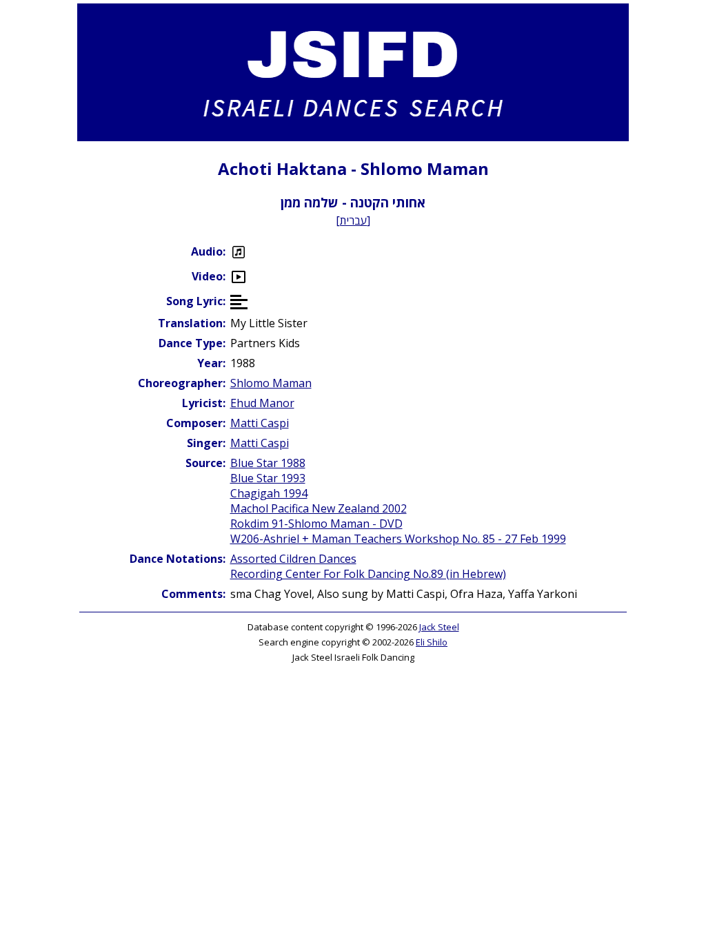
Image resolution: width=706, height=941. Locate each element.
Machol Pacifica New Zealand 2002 (318, 508)
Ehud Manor (262, 403)
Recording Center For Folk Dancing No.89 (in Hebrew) (368, 573)
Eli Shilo (431, 642)
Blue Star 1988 (267, 462)
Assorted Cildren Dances (293, 558)
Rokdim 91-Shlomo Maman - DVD (316, 523)
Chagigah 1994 (268, 493)
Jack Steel (439, 627)
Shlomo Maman (271, 383)
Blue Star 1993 (267, 478)
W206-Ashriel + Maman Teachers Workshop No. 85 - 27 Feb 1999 (398, 538)
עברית (353, 220)
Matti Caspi (259, 423)
